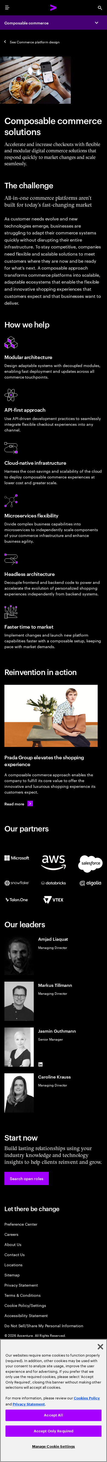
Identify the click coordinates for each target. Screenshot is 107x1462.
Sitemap (12, 1275)
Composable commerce (26, 22)
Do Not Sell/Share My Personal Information (43, 1325)
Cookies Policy (87, 1398)
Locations (13, 1264)
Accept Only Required (54, 1431)
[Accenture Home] (53, 7)
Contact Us (14, 1254)
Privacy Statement (21, 1285)
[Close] (100, 1347)
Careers (11, 1234)
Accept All (53, 1415)
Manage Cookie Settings (53, 1446)
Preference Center (20, 1224)
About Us (12, 1244)
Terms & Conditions (22, 1295)
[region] (53, 1400)
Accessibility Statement (26, 1315)
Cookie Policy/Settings (25, 1305)
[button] (26, 1178)
